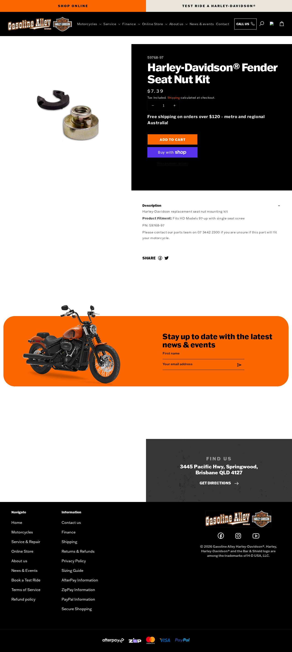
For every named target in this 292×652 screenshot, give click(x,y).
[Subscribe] (239, 364)
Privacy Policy (74, 561)
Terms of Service (25, 589)
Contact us (71, 522)
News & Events (24, 570)
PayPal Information (78, 599)
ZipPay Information (78, 589)
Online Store (22, 551)
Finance (69, 532)
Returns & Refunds (78, 551)
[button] (90, 24)
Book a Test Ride (25, 580)
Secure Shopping (77, 609)
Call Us (243, 24)
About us (19, 561)
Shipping (173, 97)
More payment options (172, 163)
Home (16, 522)
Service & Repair (25, 541)
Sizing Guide (72, 570)
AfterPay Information (80, 580)
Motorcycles (22, 532)
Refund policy (23, 599)
